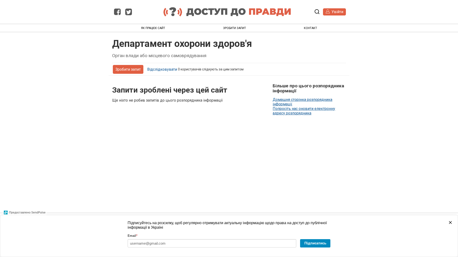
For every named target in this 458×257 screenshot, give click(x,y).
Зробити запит (234, 28)
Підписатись (315, 243)
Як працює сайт (153, 28)
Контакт (310, 28)
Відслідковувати (162, 69)
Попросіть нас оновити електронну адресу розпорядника (304, 110)
